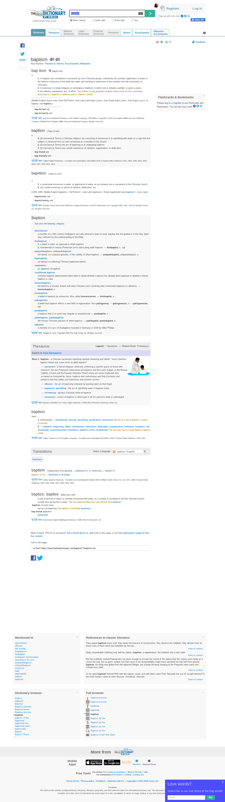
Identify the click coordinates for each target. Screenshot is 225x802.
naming (72, 420)
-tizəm (45, 505)
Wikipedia (85, 63)
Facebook (182, 16)
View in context (195, 648)
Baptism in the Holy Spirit (103, 735)
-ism (144, 192)
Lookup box (138, 775)
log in (167, 103)
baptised (19, 679)
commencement (58, 430)
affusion (48, 384)
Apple (94, 762)
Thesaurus (50, 63)
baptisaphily (41, 258)
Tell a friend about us (77, 533)
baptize (129, 192)
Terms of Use (72, 781)
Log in (197, 8)
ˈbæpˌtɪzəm (53, 131)
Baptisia (19, 704)
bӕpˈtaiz (65, 495)
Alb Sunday (20, 648)
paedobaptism (56, 317)
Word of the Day (135, 772)
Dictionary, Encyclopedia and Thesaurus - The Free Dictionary (48, 12)
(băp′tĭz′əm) (57, 71)
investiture (73, 430)
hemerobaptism (43, 283)
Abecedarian (41, 230)
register (177, 103)
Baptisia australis (23, 706)
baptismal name (22, 726)
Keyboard (141, 13)
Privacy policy (87, 781)
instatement (102, 430)
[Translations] (168, 42)
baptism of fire (87, 430)
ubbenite (39, 324)
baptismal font (21, 723)
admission (91, 426)
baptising (95, 706)
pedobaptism (41, 317)
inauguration (116, 426)
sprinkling (61, 388)
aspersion (49, 388)
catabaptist (40, 265)
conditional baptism (45, 272)
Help (146, 772)
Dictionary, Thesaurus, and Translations (123, 751)
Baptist (18, 731)
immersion (50, 397)
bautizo (109, 470)
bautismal (43, 515)
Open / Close (22, 68)
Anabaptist (20, 654)
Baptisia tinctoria (23, 712)
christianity (49, 223)
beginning (58, 426)
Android (112, 762)
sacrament (49, 366)
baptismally (20, 729)
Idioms (60, 63)
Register (172, 8)
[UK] (57, 59)
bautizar (117, 502)
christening (50, 392)
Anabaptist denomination (27, 657)
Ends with (119, 20)
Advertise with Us (115, 781)
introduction (78, 426)
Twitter (185, 16)
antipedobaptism (43, 251)
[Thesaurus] (159, 42)
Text (136, 20)
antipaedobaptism (62, 251)
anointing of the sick (24, 660)
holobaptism (41, 293)
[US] (52, 59)
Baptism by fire (98, 718)
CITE (22, 61)
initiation (47, 426)
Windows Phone (149, 762)
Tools (204, 33)
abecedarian (21, 643)
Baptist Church (22, 734)
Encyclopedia (72, 63)
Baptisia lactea (22, 709)
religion (60, 223)
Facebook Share (22, 46)
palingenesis (41, 300)
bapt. (17, 671)
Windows (137, 762)
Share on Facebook (198, 19)
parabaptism (41, 310)
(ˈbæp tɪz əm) (54, 174)
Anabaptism (41, 241)
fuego (67, 474)
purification (95, 420)
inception (140, 426)
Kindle (126, 762)
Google (188, 16)
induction (129, 426)
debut (68, 426)
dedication (103, 426)
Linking (128, 775)
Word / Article (79, 20)
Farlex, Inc (153, 781)
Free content (117, 775)
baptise (18, 676)
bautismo (37, 459)
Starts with (100, 20)
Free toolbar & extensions (114, 772)
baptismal (19, 720)
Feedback (200, 42)
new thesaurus (52, 353)
